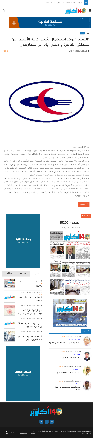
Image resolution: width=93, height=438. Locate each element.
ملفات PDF (86, 216)
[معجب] (6, 432)
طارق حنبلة (77, 354)
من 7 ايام (23, 273)
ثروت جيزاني (77, 369)
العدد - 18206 (70, 223)
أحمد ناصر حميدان (74, 340)
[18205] (9, 284)
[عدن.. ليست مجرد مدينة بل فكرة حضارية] (9, 323)
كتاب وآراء (86, 331)
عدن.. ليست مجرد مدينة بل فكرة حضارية (30, 325)
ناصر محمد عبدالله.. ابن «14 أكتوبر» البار (30, 338)
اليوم (37, 274)
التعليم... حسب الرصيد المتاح (30, 299)
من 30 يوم (8, 273)
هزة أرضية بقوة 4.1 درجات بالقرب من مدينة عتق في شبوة (30, 313)
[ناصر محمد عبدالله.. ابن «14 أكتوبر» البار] (9, 336)
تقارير (82, 33)
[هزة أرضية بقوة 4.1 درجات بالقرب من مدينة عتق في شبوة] (9, 310)
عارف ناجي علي (76, 384)
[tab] (37, 274)
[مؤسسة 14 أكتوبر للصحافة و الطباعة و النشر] (75, 10)
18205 (39, 286)
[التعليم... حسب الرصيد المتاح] (9, 297)
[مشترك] (6, 433)
